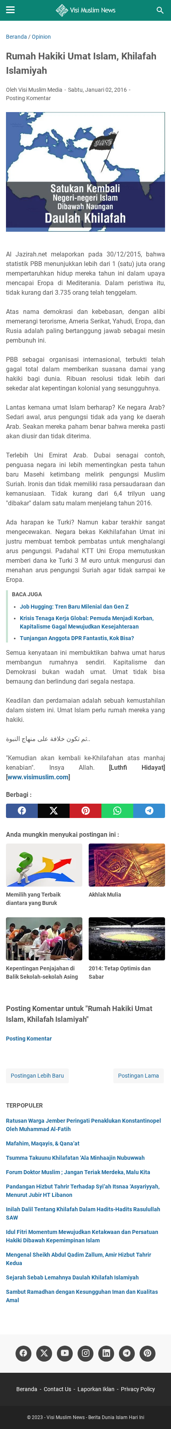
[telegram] (149, 811)
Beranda (26, 1389)
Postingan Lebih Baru (37, 1075)
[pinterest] (85, 811)
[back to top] (155, 1411)
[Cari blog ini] (160, 10)
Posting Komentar (28, 98)
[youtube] (65, 1354)
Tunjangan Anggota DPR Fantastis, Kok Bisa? (77, 638)
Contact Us (57, 1389)
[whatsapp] (117, 811)
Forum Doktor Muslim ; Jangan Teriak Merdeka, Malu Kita (78, 1172)
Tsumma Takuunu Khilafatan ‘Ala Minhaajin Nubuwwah (75, 1158)
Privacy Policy (138, 1389)
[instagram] (85, 1354)
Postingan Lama (138, 1075)
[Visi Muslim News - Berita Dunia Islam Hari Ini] (86, 10)
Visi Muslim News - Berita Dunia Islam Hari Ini (95, 1417)
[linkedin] (106, 1354)
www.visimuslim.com (38, 777)
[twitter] (54, 811)
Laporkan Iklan (96, 1389)
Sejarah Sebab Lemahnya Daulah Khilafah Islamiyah (72, 1277)
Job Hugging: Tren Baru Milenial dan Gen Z (74, 606)
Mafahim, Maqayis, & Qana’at (43, 1143)
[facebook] (22, 811)
